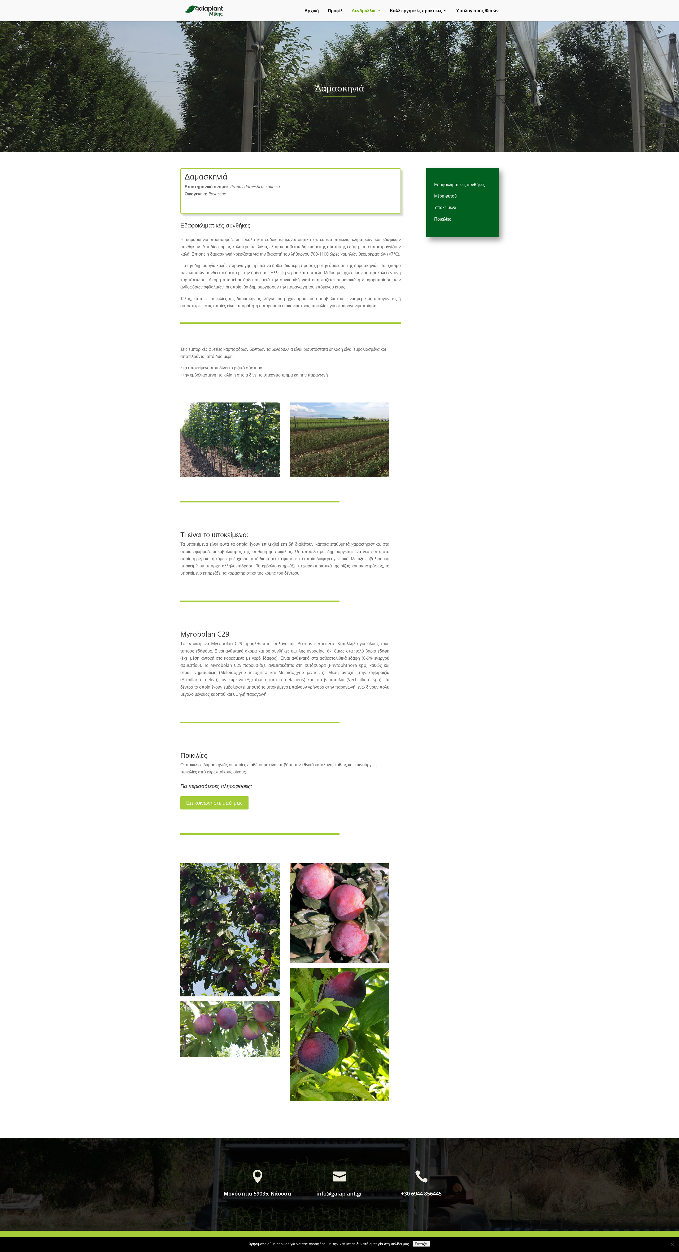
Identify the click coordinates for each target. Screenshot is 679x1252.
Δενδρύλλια (364, 11)
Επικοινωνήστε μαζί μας (214, 802)
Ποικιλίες (442, 219)
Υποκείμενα (445, 207)
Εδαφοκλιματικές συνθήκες (459, 184)
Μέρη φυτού (445, 196)
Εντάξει (421, 1244)
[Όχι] (672, 1244)
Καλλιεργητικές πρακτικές (416, 11)
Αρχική (311, 11)
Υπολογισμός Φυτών (477, 11)
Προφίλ (335, 11)
